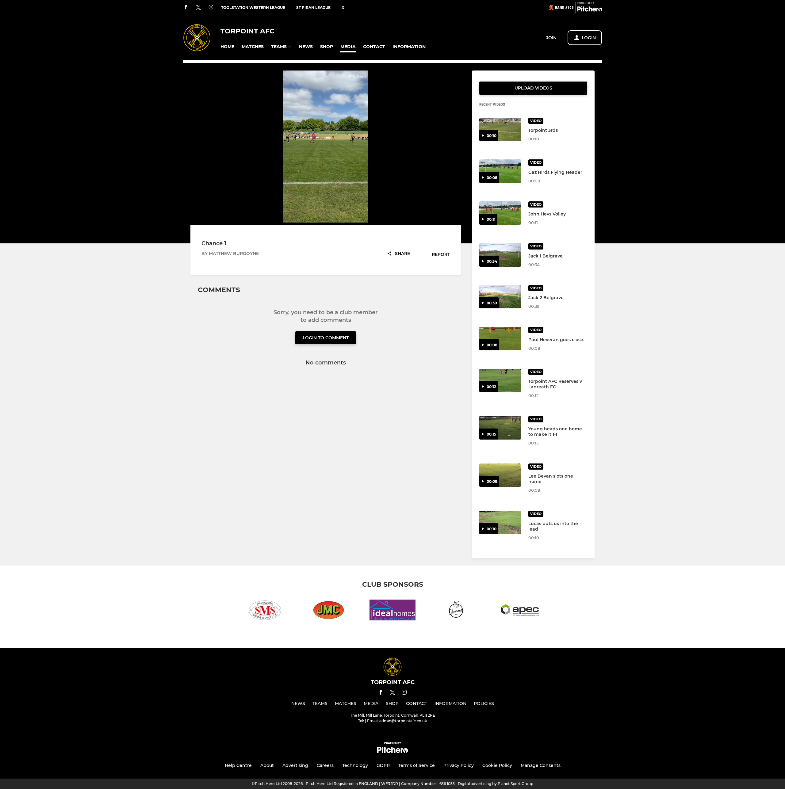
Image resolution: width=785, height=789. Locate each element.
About (267, 765)
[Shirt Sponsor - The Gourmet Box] (456, 611)
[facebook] (186, 7)
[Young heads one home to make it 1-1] (500, 428)
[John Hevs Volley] (500, 213)
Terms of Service (416, 765)
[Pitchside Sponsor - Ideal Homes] (392, 611)
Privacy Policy (458, 765)
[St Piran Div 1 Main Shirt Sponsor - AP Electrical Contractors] (520, 611)
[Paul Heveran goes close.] (500, 338)
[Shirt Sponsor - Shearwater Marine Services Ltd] (264, 611)
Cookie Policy (497, 765)
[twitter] (198, 7)
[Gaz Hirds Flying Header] (500, 171)
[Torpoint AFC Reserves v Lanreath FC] (500, 380)
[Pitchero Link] (589, 10)
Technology (355, 765)
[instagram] (211, 7)
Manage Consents (541, 765)
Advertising (295, 765)
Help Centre (238, 765)
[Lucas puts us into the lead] (500, 522)
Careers (325, 765)
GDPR (383, 765)
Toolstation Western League (253, 7)
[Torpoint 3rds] (500, 129)
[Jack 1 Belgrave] (500, 255)
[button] (227, 47)
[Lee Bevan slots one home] (500, 475)
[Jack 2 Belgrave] (500, 297)
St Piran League (313, 7)
